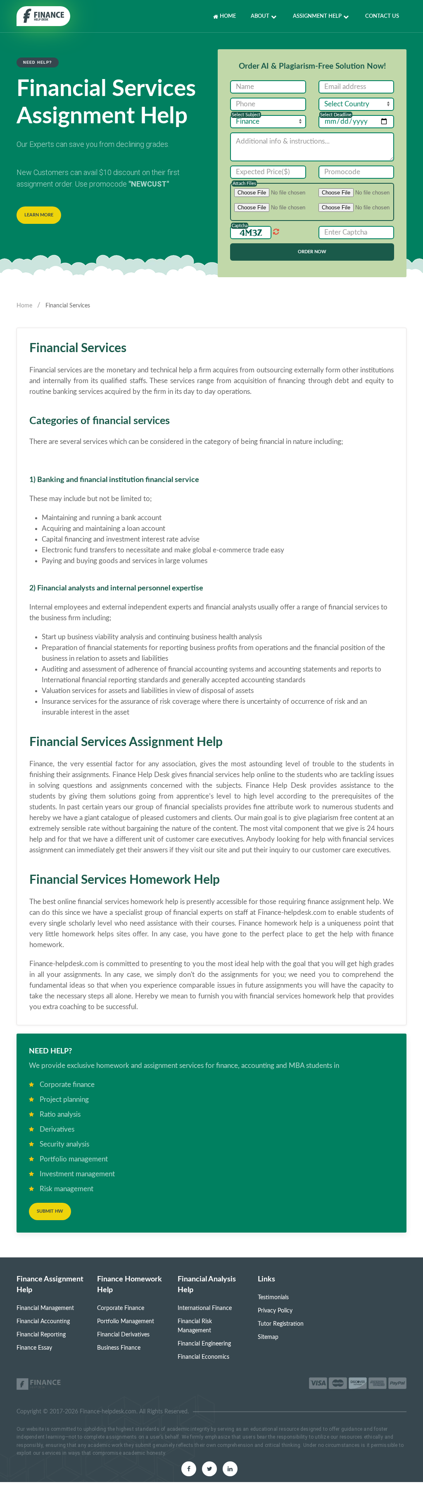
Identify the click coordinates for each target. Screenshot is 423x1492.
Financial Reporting (41, 1335)
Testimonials (273, 1297)
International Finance (205, 1308)
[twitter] (209, 1468)
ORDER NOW (312, 251)
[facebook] (188, 1468)
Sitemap (268, 1337)
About (260, 16)
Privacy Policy (275, 1311)
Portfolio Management (125, 1321)
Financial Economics (203, 1357)
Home (228, 16)
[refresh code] (275, 231)
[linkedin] (230, 1468)
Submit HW (50, 1211)
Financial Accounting (43, 1321)
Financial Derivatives (123, 1335)
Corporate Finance (120, 1308)
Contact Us (382, 16)
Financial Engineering (204, 1344)
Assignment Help (317, 16)
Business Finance (118, 1348)
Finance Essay (34, 1348)
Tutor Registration (281, 1324)
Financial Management (45, 1308)
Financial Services (67, 306)
